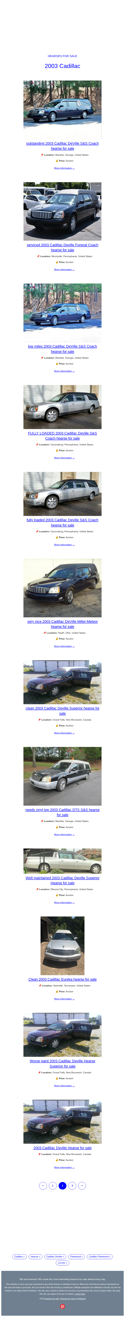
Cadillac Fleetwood (99, 1256)
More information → (64, 168)
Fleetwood (75, 1256)
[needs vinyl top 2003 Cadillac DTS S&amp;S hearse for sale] (62, 805)
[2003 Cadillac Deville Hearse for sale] (62, 1143)
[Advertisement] (62, 24)
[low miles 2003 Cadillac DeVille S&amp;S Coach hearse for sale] (62, 341)
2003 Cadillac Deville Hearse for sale (63, 1148)
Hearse (34, 1256)
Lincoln (61, 1262)
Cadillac (18, 1256)
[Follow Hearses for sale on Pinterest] (62, 1308)
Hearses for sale (62, 56)
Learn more (80, 1294)
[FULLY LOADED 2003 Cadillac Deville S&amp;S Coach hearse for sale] (62, 428)
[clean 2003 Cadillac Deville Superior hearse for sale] (62, 703)
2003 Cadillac (62, 66)
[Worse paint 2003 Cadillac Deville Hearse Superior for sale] (62, 1056)
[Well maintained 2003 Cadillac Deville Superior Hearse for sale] (62, 873)
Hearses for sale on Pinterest (73, 1299)
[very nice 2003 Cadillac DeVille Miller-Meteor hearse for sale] (62, 616)
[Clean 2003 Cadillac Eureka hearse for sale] (62, 974)
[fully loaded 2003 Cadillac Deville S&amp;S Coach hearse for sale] (62, 515)
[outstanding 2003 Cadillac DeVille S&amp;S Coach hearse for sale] (62, 138)
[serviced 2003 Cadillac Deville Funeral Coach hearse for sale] (62, 240)
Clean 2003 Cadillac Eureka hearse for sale (62, 979)
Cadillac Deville (54, 1256)
